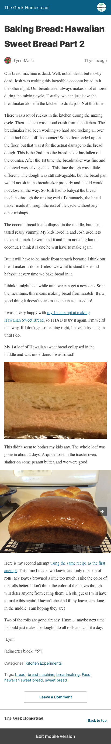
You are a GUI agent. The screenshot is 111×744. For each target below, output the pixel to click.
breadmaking (68, 674)
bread (20, 674)
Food (86, 674)
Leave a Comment (55, 697)
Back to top (97, 721)
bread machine (41, 674)
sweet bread (56, 680)
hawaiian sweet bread (23, 680)
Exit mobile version (55, 736)
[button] (102, 511)
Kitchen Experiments (44, 663)
